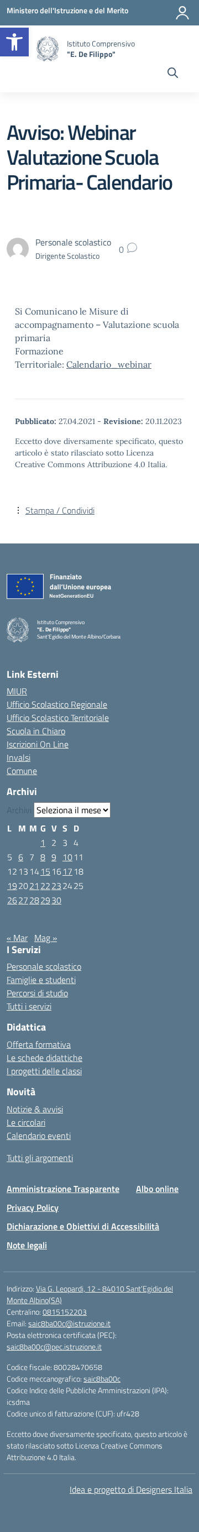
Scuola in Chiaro (36, 731)
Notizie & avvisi (35, 1109)
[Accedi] (182, 13)
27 (23, 900)
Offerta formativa (39, 1044)
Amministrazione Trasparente (63, 1188)
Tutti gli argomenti (40, 1157)
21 (34, 885)
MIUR (17, 691)
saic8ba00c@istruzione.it (69, 1323)
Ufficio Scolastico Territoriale (58, 717)
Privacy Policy (33, 1207)
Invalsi (18, 757)
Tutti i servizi (29, 1006)
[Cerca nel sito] (172, 74)
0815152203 (65, 1311)
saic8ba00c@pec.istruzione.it (54, 1346)
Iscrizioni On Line (38, 744)
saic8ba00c (102, 1378)
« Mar (17, 937)
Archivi (19, 810)
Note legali (27, 1245)
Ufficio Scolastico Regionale (57, 704)
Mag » (45, 937)
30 (56, 900)
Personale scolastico (44, 966)
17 (67, 871)
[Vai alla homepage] (47, 48)
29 (45, 900)
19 (12, 885)
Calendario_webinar (108, 364)
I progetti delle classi (44, 1071)
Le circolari (26, 1122)
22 (45, 885)
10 (67, 857)
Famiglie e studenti (41, 979)
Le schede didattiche (44, 1057)
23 (56, 885)
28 (34, 900)
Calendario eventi (39, 1135)
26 (12, 900)
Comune (22, 770)
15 (45, 871)
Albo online (157, 1188)
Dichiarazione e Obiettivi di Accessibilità (83, 1226)
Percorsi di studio (37, 993)
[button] (14, 42)
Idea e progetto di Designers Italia (131, 1489)
